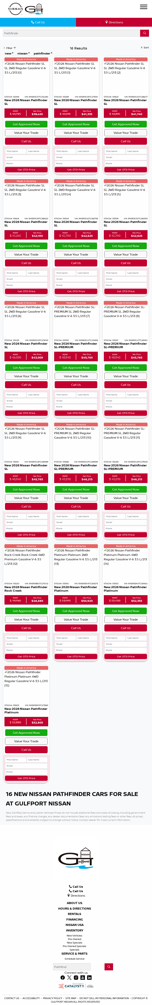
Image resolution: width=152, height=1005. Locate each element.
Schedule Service (75, 958)
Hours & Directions (74, 908)
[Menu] (143, 7)
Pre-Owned (74, 939)
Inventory (74, 930)
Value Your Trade (26, 133)
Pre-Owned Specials (74, 946)
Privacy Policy (53, 998)
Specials (74, 949)
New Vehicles (74, 935)
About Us (74, 903)
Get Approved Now (26, 124)
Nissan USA (75, 925)
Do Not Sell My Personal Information (104, 998)
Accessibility (31, 998)
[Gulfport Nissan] (26, 8)
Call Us (26, 141)
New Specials (74, 942)
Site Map (71, 998)
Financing (74, 919)
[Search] (144, 33)
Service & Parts (74, 953)
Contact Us (12, 998)
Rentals (74, 914)
